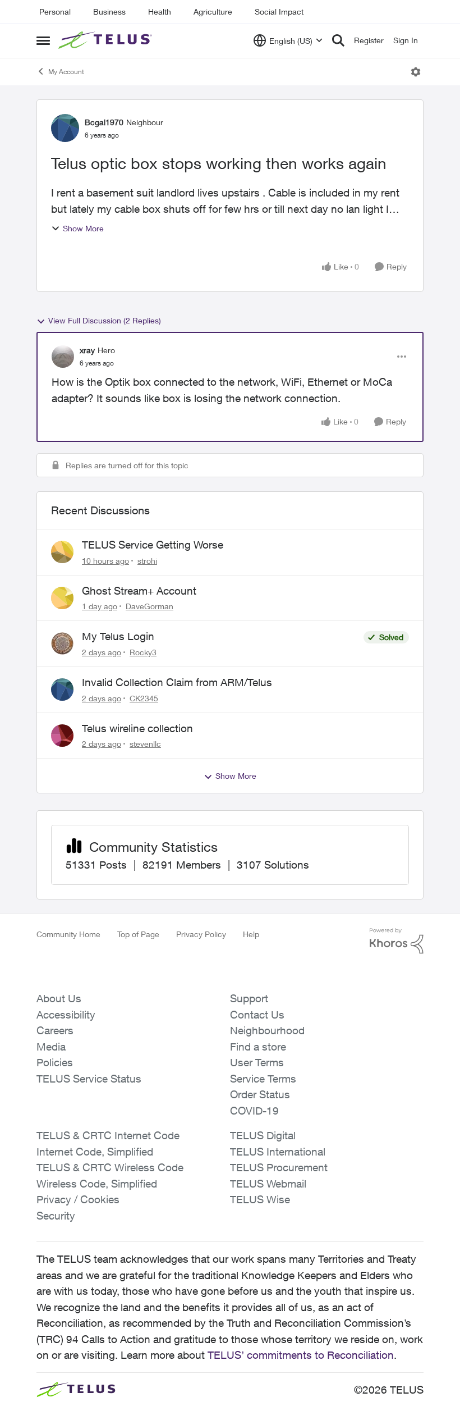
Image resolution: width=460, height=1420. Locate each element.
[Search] (338, 40)
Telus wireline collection (137, 728)
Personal (55, 11)
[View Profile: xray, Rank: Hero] (63, 356)
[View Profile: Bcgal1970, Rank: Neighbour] (65, 128)
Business (109, 11)
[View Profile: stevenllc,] (62, 735)
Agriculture (213, 11)
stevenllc (145, 743)
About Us (58, 998)
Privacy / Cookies (77, 1199)
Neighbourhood (267, 1030)
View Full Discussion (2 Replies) (104, 320)
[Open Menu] (416, 72)
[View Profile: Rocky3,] (62, 643)
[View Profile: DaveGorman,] (62, 598)
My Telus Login (118, 636)
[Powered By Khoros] (397, 941)
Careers (54, 1030)
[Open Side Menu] (43, 40)
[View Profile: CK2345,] (62, 689)
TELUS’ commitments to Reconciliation (301, 1355)
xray (87, 350)
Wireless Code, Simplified (96, 1183)
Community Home (68, 934)
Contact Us (257, 1014)
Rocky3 (143, 652)
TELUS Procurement (279, 1167)
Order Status (260, 1094)
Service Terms (263, 1078)
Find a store (258, 1046)
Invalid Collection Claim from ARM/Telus (177, 682)
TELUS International (277, 1151)
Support (249, 998)
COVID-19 (254, 1110)
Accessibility (65, 1014)
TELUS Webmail (268, 1183)
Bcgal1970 (104, 122)
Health (159, 11)
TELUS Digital (263, 1135)
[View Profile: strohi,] (62, 552)
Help (251, 934)
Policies (54, 1062)
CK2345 (144, 698)
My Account (66, 71)
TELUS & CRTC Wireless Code (109, 1167)
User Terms (257, 1062)
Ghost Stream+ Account (139, 591)
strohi (147, 560)
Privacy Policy (201, 934)
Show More (83, 228)
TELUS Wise (260, 1199)
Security (55, 1215)
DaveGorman (149, 606)
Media (51, 1046)
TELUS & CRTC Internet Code (108, 1135)
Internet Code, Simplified (94, 1151)
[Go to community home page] (106, 40)
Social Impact (279, 11)
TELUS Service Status (88, 1078)
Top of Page (138, 934)
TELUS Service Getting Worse (152, 544)
